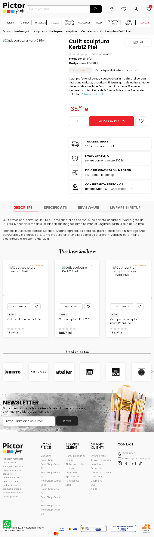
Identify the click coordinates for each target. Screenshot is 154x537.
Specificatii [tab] (55, 207)
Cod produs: (77, 63)
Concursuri (72, 472)
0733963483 (129, 453)
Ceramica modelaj (70, 23)
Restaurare (40, 22)
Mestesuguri (84, 22)
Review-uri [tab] (88, 207)
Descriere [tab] (23, 207)
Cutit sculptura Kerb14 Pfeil (24, 319)
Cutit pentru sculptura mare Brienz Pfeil (125, 321)
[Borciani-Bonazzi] (141, 372)
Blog (68, 484)
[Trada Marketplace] (149, 526)
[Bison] (115, 372)
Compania (97, 476)
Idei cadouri (129, 23)
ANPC (94, 489)
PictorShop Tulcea (51, 505)
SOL (93, 484)
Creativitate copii (114, 23)
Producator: (77, 59)
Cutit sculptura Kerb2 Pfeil (76, 319)
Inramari (55, 22)
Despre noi (97, 480)
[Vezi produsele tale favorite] (124, 9)
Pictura (10, 22)
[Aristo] (13, 372)
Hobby (99, 22)
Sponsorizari (73, 476)
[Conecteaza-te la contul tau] (136, 9)
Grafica (25, 22)
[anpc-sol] (123, 528)
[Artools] (38, 372)
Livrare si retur (98, 455)
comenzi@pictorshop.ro (136, 458)
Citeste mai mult (93, 94)
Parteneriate (72, 480)
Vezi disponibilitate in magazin (116, 70)
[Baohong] (90, 372)
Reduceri (144, 22)
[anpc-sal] (94, 528)
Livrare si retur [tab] (125, 207)
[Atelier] (64, 372)
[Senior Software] (144, 526)
